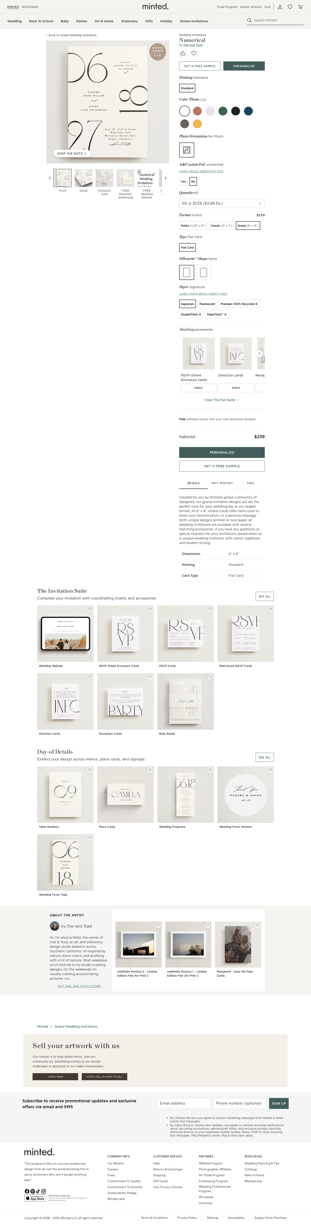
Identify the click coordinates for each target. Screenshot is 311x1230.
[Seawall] (248, 111)
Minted (42, 1026)
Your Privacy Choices (167, 1187)
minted (13, 7)
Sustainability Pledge (121, 1193)
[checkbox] (198, 388)
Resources (253, 1156)
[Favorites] (290, 6)
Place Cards (107, 826)
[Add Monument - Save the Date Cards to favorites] (257, 925)
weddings (30, 7)
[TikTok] (38, 1191)
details (193, 483)
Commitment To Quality (124, 1181)
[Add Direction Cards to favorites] (90, 677)
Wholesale (206, 1197)
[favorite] (193, 53)
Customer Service (167, 1156)
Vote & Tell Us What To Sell (104, 1076)
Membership (253, 1181)
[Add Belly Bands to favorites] (210, 677)
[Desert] (197, 111)
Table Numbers (49, 826)
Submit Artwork (251, 7)
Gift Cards (160, 1181)
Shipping (159, 1175)
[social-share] (182, 53)
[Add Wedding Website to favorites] (90, 609)
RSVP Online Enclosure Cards (119, 666)
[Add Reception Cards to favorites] (150, 677)
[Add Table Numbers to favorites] (90, 770)
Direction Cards (49, 733)
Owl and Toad (193, 45)
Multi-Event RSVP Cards (235, 666)
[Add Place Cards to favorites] (150, 770)
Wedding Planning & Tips (262, 1163)
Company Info (118, 1156)
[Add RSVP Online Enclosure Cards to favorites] (150, 609)
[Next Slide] (259, 353)
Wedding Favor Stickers (235, 826)
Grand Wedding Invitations (76, 1026)
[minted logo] (155, 6)
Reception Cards (110, 733)
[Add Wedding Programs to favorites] (210, 770)
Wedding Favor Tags (53, 894)
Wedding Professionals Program (215, 1188)
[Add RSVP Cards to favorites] (210, 609)
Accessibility (236, 1217)
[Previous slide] (50, 178)
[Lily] (184, 111)
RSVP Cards (167, 666)
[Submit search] (249, 20)
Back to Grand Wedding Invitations (73, 35)
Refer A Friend (254, 1175)
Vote (267, 7)
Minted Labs (116, 1199)
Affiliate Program (211, 1163)
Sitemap (212, 1217)
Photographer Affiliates (215, 1169)
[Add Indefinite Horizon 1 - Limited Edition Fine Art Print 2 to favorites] (207, 925)
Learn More (55, 1076)
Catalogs (251, 1169)
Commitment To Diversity (125, 1187)
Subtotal (187, 436)
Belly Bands (167, 733)
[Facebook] (27, 1191)
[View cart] (300, 6)
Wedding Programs (172, 826)
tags (250, 483)
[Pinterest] (32, 1191)
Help (156, 1163)
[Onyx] (235, 111)
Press (111, 1175)
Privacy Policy (187, 1217)
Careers (112, 1169)
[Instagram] (43, 1191)
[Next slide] (165, 178)
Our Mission (115, 1163)
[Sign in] (280, 6)
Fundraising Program (213, 1181)
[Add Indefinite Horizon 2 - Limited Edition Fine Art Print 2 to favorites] (158, 925)
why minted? (222, 483)
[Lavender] (210, 111)
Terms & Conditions (154, 1217)
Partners (206, 1156)
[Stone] (184, 123)
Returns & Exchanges (168, 1169)
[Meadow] (222, 111)
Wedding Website (51, 666)
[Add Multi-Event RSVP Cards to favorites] (270, 609)
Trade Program (227, 7)
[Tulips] (197, 123)
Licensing (205, 1203)
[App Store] (35, 1199)
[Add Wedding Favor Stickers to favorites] (270, 770)
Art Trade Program (212, 1175)
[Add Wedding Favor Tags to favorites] (90, 838)
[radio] (187, 88)
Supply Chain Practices (271, 1217)
